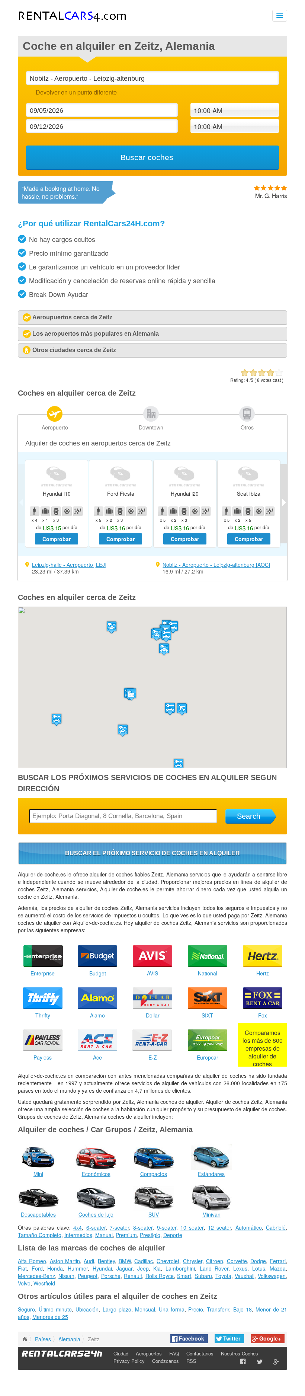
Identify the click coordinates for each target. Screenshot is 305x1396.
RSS (191, 1360)
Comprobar (56, 539)
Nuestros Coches (239, 1353)
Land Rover (214, 1268)
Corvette (237, 1261)
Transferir (218, 1309)
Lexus (240, 1268)
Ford (37, 1268)
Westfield (44, 1283)
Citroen (214, 1261)
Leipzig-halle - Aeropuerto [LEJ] (69, 564)
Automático (248, 1227)
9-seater (166, 1227)
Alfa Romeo (32, 1261)
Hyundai (102, 1268)
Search (248, 816)
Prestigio (150, 1235)
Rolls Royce (159, 1276)
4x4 (77, 1227)
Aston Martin (65, 1261)
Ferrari (278, 1261)
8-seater (142, 1227)
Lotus (258, 1268)
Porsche (111, 1276)
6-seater (96, 1227)
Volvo (24, 1283)
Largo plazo (117, 1309)
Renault (133, 1276)
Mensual (145, 1309)
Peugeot (87, 1276)
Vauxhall (244, 1276)
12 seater (219, 1227)
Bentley (106, 1261)
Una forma (171, 1309)
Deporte (172, 1235)
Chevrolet (168, 1261)
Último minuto (55, 1309)
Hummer (78, 1268)
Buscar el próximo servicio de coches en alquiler (152, 853)
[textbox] (152, 78)
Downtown (151, 427)
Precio (195, 1309)
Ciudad (120, 1353)
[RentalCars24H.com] (25, 1339)
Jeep (143, 1268)
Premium (126, 1235)
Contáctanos (200, 1353)
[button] (182, 709)
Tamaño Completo (39, 1235)
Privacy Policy (129, 1360)
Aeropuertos (149, 1353)
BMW (125, 1261)
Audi (89, 1261)
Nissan (66, 1276)
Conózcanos (165, 1360)
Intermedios (78, 1235)
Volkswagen (272, 1276)
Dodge (258, 1261)
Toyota (223, 1276)
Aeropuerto (55, 427)
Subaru (203, 1276)
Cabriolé (276, 1227)
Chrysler (192, 1261)
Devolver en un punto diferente (76, 92)
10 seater (191, 1227)
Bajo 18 (242, 1309)
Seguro (26, 1309)
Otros (247, 427)
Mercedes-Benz (36, 1276)
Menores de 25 (50, 1316)
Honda (55, 1268)
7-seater (119, 1227)
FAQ (174, 1353)
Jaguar (124, 1268)
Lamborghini (180, 1268)
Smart (184, 1276)
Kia (157, 1268)
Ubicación (87, 1309)
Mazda (278, 1268)
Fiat (22, 1268)
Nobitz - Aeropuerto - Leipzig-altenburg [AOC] (216, 564)
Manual (104, 1235)
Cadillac (143, 1261)
